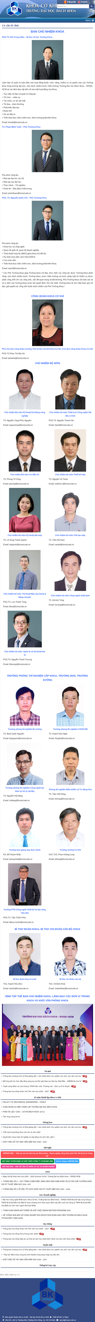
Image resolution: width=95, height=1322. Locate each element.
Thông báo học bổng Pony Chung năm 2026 (20, 1233)
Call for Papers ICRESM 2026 (67, 1161)
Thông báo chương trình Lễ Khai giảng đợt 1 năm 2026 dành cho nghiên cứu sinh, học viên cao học (42, 1076)
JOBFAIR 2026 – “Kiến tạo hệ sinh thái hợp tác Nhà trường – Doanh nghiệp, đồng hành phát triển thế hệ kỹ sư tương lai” (47, 1154)
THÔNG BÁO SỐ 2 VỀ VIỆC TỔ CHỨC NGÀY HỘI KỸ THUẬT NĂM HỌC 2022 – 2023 (36, 1189)
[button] (88, 20)
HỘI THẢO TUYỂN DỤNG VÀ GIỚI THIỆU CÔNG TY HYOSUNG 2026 (27, 1161)
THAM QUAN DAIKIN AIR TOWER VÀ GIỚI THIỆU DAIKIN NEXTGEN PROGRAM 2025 (37, 1210)
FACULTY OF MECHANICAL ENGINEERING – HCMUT (24, 1102)
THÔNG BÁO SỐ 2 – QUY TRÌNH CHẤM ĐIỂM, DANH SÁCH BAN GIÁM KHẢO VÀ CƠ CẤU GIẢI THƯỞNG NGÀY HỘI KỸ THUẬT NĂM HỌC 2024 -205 (46, 1182)
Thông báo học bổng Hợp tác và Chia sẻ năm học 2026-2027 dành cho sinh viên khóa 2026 (39, 1239)
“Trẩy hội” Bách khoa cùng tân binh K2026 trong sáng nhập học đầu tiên (31, 1254)
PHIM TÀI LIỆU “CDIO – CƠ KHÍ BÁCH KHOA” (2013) (24, 1111)
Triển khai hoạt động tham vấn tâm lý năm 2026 (21, 1132)
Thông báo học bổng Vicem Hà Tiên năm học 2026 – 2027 (26, 1091)
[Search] (91, 6)
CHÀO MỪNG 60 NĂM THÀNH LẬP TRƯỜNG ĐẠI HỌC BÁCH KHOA (30, 1107)
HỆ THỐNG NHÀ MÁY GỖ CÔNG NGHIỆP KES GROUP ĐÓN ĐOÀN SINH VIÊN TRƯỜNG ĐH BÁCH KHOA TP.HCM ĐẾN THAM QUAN (44, 1216)
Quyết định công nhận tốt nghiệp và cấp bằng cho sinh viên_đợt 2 (28, 1137)
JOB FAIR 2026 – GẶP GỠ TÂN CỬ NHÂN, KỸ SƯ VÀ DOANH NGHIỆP (28, 1166)
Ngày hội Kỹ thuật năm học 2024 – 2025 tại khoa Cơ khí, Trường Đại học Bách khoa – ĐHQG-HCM (41, 1176)
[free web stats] (47, 1269)
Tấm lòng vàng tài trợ (11, 1116)
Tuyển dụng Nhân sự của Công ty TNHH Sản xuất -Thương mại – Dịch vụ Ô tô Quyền (36, 1086)
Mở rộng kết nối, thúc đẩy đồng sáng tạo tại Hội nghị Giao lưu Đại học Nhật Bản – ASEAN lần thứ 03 (42, 1081)
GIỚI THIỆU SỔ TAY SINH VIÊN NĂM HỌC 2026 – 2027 (25, 1142)
